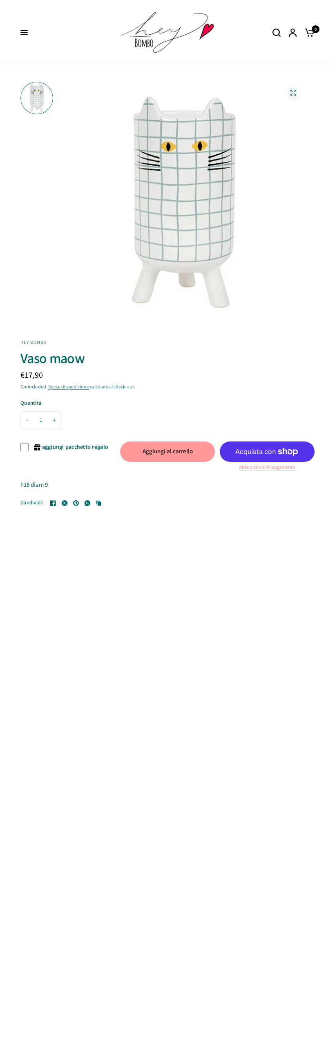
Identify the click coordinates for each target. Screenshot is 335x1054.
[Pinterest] (76, 503)
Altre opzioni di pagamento (267, 467)
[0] (308, 32)
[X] (64, 503)
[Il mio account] (293, 32)
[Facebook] (53, 503)
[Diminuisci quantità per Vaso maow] (27, 420)
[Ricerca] (276, 32)
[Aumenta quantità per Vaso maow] (54, 420)
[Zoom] (293, 93)
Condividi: (31, 503)
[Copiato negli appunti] (99, 503)
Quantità (31, 403)
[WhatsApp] (87, 503)
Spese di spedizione (68, 386)
